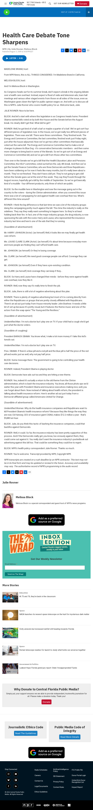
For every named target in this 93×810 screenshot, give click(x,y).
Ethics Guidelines (41, 792)
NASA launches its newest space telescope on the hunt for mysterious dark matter (54, 614)
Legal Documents (41, 786)
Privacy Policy (58, 782)
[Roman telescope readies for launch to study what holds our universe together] (10, 651)
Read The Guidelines (25, 733)
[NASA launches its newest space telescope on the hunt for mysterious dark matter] (10, 615)
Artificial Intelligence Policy (61, 770)
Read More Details (69, 736)
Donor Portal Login (79, 775)
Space (22, 611)
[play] (7, 12)
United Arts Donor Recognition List (78, 781)
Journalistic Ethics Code (25, 727)
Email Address (11, 564)
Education (23, 593)
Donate (83, 3)
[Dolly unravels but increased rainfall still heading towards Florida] (10, 633)
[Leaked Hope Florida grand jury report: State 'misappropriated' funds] (10, 668)
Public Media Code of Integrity (69, 729)
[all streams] (89, 12)
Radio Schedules (41, 770)
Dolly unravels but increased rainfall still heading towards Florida (46, 629)
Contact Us (39, 781)
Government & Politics (28, 664)
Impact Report (77, 787)
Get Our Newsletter (64, 3)
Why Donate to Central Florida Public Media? (46, 689)
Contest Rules (58, 787)
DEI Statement (58, 776)
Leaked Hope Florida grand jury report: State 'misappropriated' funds (48, 668)
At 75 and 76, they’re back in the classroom (37, 596)
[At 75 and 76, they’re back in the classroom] (10, 597)
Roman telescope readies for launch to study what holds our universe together (52, 650)
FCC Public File (77, 770)
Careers (38, 775)
